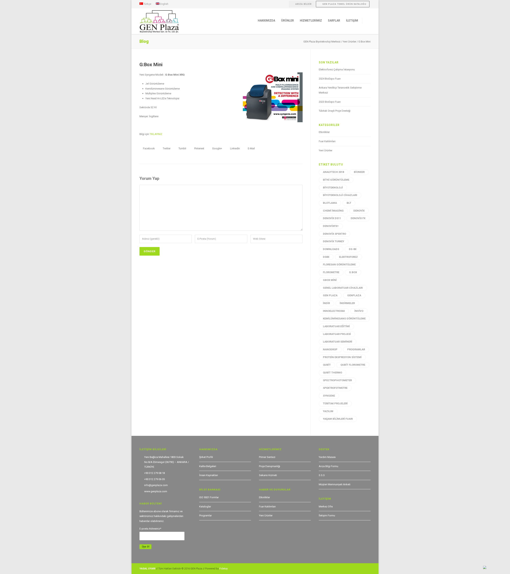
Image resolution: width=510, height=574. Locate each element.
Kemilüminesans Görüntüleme (344, 318)
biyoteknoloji (333, 187)
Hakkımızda (266, 20)
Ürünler (287, 20)
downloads (331, 249)
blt (349, 202)
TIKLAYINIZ (156, 134)
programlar (356, 349)
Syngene (329, 395)
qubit (327, 364)
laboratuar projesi (337, 334)
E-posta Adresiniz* (150, 528)
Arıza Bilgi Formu (328, 466)
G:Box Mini (151, 64)
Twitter (166, 148)
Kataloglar (205, 506)
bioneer (359, 171)
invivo (358, 310)
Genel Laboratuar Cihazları (343, 287)
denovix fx (358, 218)
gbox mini (330, 280)
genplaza (354, 295)
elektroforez (348, 256)
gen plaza (330, 295)
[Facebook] (359, 569)
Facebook (148, 148)
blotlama (330, 202)
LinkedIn (235, 148)
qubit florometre (352, 364)
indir (326, 303)
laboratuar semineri (337, 341)
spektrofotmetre (335, 387)
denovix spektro (334, 233)
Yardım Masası (327, 457)
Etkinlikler (324, 132)
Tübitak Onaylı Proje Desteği (334, 110)
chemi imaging (333, 210)
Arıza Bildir (303, 4)
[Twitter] (367, 569)
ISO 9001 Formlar (209, 497)
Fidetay (223, 568)
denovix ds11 (332, 218)
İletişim (352, 20)
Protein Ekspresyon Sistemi (342, 357)
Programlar (205, 515)
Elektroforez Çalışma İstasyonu (337, 69)
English (163, 3)
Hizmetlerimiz (311, 20)
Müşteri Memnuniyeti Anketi (334, 484)
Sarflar (334, 20)
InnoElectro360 (334, 310)
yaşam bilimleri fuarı (338, 418)
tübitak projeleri (335, 403)
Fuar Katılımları (327, 141)
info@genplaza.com (156, 485)
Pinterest (199, 148)
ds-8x (352, 249)
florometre (331, 272)
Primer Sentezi (267, 457)
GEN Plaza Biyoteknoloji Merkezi (321, 41)
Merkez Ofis (326, 506)
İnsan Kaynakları (208, 475)
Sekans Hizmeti (268, 475)
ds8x (326, 256)
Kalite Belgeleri (207, 466)
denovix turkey (333, 241)
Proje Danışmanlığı (269, 466)
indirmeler (347, 303)
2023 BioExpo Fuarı (330, 101)
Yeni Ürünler (349, 41)
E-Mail (251, 148)
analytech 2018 (333, 171)
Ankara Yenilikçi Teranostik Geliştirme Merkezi (340, 90)
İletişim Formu (327, 515)
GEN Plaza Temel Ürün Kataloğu (344, 4)
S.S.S (322, 475)
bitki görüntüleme (336, 179)
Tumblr (182, 148)
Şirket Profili (206, 457)
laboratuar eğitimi (336, 326)
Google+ (217, 148)
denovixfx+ (331, 225)
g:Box (353, 272)
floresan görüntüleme (339, 264)
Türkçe (147, 3)
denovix (359, 210)
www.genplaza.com (155, 491)
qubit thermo (332, 372)
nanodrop (330, 349)
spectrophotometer (337, 380)
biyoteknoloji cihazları (340, 195)
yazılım (328, 411)
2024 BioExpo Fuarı (330, 78)
